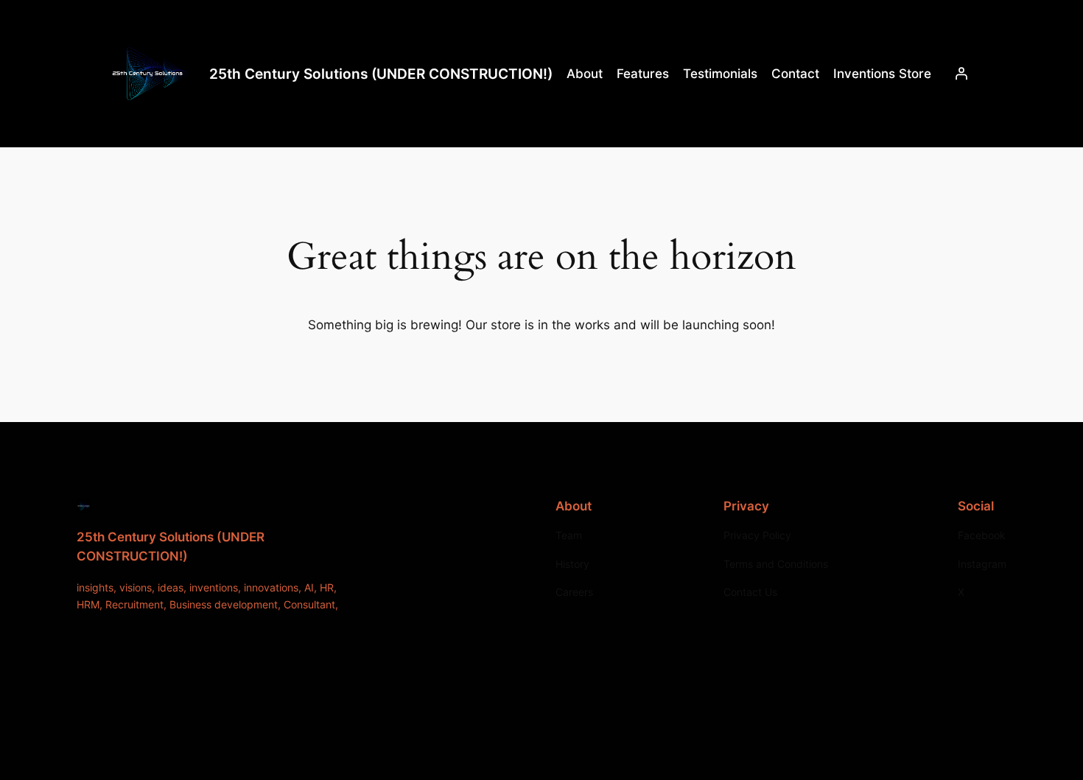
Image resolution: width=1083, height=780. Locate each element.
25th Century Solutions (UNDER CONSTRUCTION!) (381, 73)
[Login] (961, 73)
